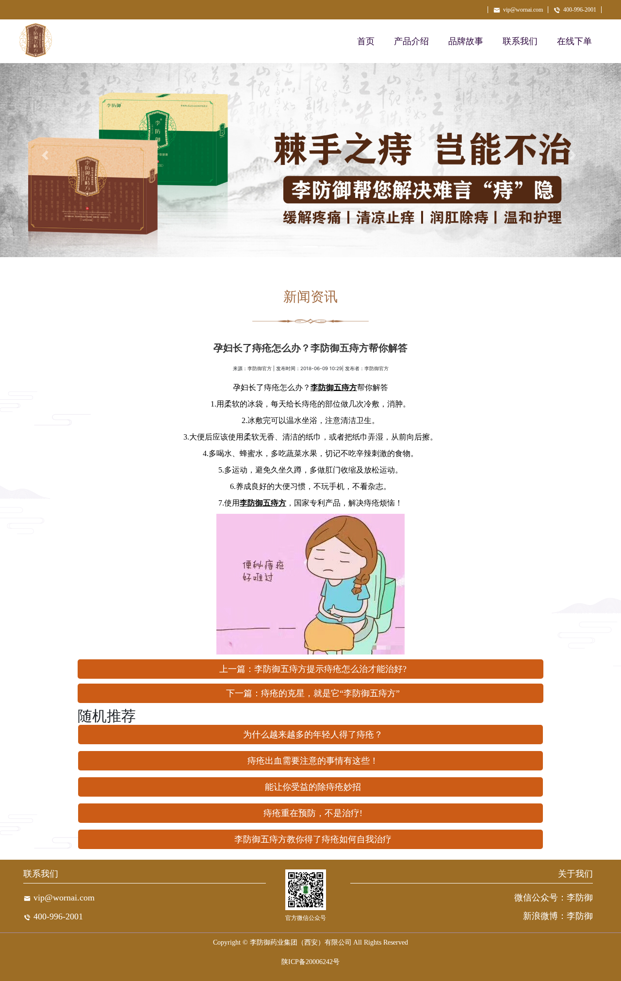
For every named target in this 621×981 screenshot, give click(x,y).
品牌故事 (465, 41)
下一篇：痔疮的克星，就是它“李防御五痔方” (313, 693)
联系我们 (520, 41)
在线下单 (574, 41)
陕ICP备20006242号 (310, 961)
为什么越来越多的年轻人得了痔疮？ (313, 734)
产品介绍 (411, 41)
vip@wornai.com (523, 9)
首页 (366, 41)
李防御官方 (259, 368)
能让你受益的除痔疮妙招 (313, 787)
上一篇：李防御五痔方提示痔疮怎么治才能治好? (313, 669)
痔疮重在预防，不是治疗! (312, 813)
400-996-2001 (579, 9)
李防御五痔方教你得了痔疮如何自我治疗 (313, 839)
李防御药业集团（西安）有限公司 (301, 942)
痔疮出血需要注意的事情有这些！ (312, 761)
